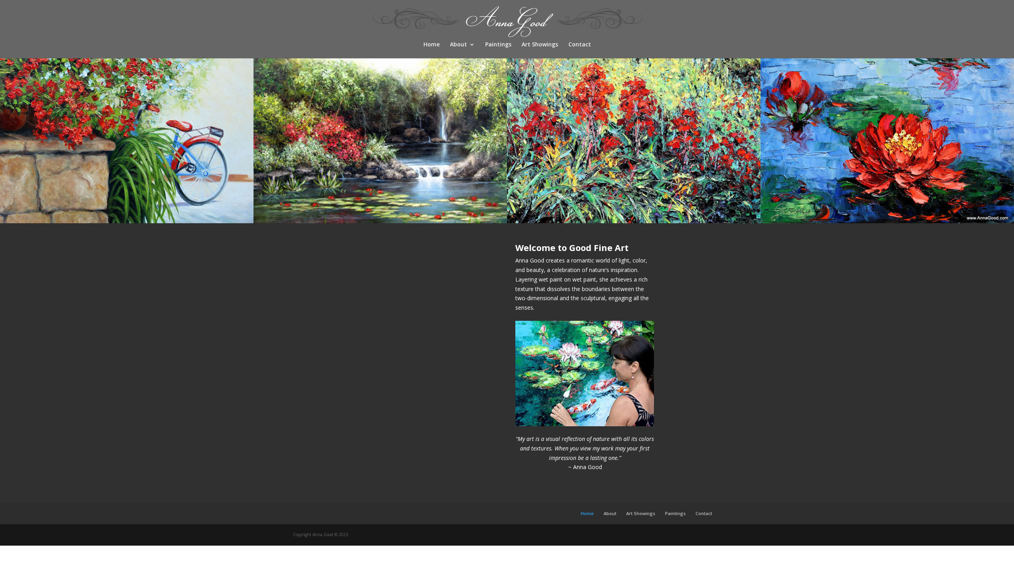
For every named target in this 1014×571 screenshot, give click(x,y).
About (458, 45)
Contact (579, 45)
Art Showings (540, 45)
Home (431, 45)
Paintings (498, 45)
